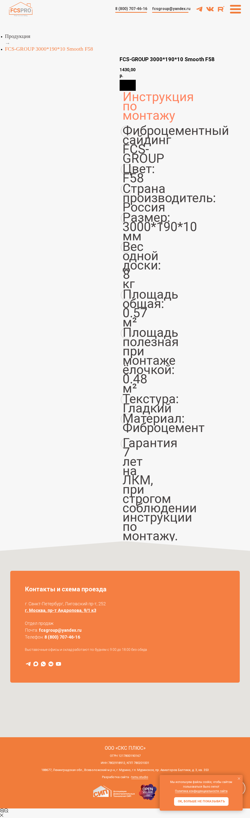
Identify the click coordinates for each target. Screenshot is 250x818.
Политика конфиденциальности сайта (201, 791)
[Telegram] (28, 664)
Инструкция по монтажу (127, 97)
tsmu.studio (139, 777)
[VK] (51, 664)
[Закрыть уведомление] (239, 778)
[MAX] (36, 664)
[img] (210, 9)
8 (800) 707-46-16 (62, 637)
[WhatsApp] (43, 664)
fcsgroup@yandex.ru (60, 630)
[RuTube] (58, 664)
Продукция (17, 36)
